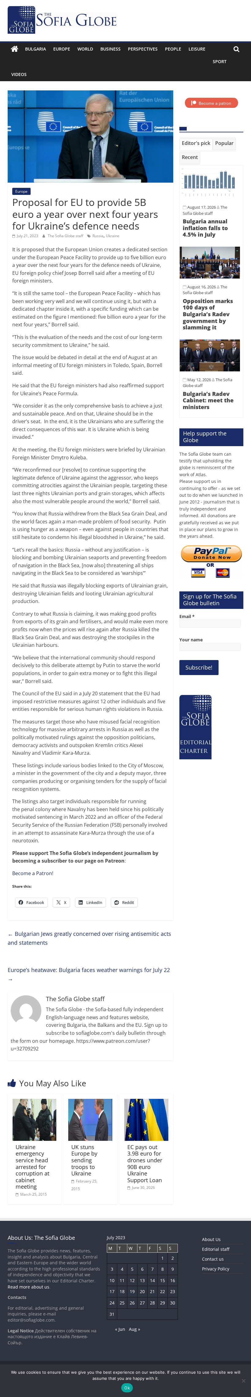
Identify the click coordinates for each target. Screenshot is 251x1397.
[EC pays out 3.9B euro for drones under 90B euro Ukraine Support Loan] (146, 1102)
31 (112, 1314)
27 (142, 1303)
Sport (220, 61)
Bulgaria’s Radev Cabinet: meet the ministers (208, 400)
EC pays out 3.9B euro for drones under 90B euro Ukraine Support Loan (144, 1163)
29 (162, 1303)
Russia (97, 235)
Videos (19, 74)
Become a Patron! (32, 873)
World (85, 49)
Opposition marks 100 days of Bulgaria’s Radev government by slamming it (208, 314)
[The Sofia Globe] (14, 49)
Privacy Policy (215, 1269)
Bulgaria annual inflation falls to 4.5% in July (205, 228)
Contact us (213, 1259)
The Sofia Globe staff (66, 235)
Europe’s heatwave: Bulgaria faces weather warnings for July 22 (89, 974)
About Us (211, 1239)
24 (112, 1303)
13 (142, 1280)
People (173, 49)
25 (122, 1303)
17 (112, 1291)
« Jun (120, 1329)
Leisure (197, 49)
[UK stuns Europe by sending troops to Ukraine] (90, 1102)
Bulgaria (35, 49)
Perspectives (143, 49)
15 (162, 1280)
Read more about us (28, 1287)
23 (172, 1291)
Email (187, 616)
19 (132, 1291)
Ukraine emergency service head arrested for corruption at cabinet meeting (32, 1166)
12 (132, 1280)
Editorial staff (215, 1249)
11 (122, 1280)
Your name (191, 640)
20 (142, 1291)
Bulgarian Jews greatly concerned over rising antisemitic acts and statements (89, 938)
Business (110, 49)
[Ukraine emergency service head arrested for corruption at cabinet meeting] (35, 1102)
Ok (127, 1387)
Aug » (134, 1329)
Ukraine (112, 235)
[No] (243, 1381)
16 (172, 1280)
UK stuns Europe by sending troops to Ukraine (84, 1160)
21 (152, 1291)
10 (112, 1280)
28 (152, 1303)
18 (122, 1291)
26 (132, 1303)
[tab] (196, 144)
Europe (61, 49)
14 (152, 1280)
